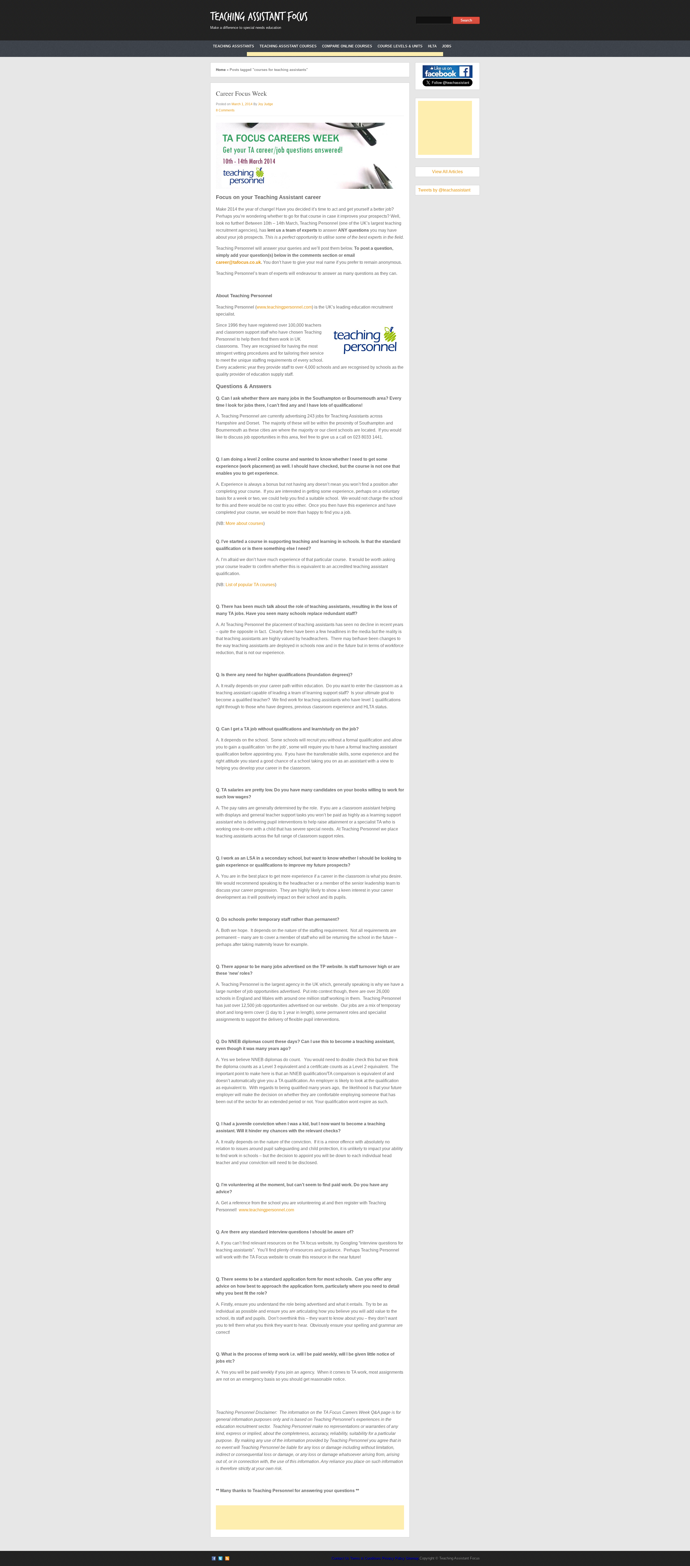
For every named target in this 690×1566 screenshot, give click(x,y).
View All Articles (447, 171)
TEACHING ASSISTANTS (233, 46)
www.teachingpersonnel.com (284, 307)
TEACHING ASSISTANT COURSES (288, 46)
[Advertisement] (345, 54)
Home (221, 70)
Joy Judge (265, 104)
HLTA (432, 46)
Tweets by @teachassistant (444, 190)
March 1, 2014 (242, 104)
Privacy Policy (393, 1558)
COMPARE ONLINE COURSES (347, 46)
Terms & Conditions (365, 1558)
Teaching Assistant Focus (259, 17)
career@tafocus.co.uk (238, 262)
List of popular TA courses (250, 584)
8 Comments (225, 110)
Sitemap (412, 1558)
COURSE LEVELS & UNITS (400, 46)
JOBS (446, 46)
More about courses (244, 523)
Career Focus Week (241, 93)
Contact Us (340, 1558)
